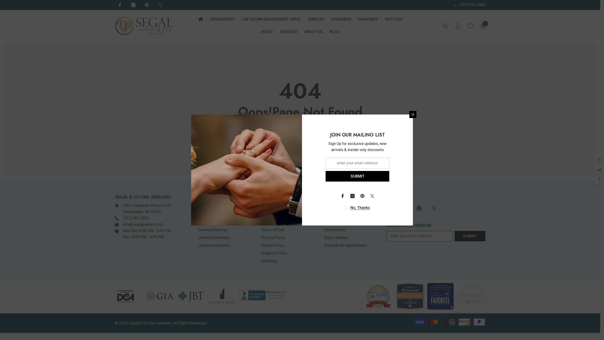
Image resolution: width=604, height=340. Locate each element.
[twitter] (372, 196)
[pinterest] (362, 196)
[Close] (412, 114)
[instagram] (352, 196)
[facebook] (343, 196)
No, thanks (360, 207)
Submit (358, 176)
